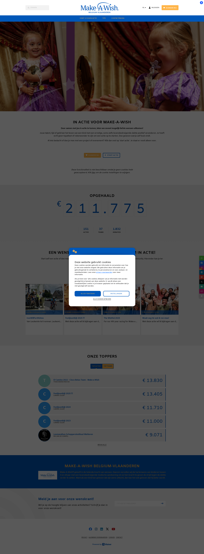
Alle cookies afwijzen (102, 299)
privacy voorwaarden (104, 272)
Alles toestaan (88, 294)
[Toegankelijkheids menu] (201, 2)
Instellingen (116, 294)
